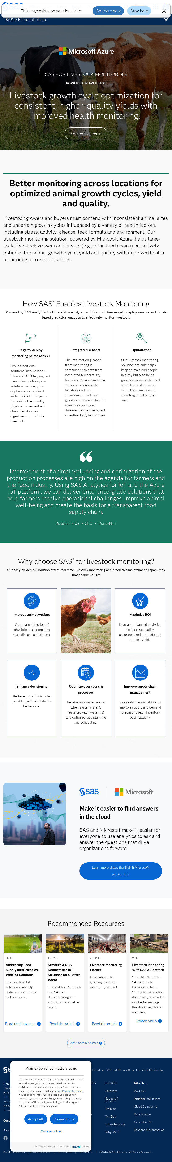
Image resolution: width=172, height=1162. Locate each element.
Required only (63, 1119)
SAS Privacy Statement (70, 1090)
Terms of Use (64, 1152)
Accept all (35, 1119)
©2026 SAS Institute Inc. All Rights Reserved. (125, 1152)
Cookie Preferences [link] (14, 1152)
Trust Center (85, 1152)
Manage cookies (51, 1131)
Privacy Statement (40, 1152)
